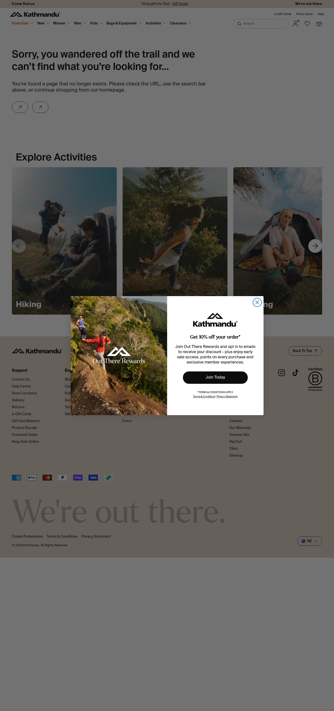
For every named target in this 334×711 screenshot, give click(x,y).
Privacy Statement (227, 396)
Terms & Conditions (204, 396)
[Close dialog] (257, 302)
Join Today (215, 378)
